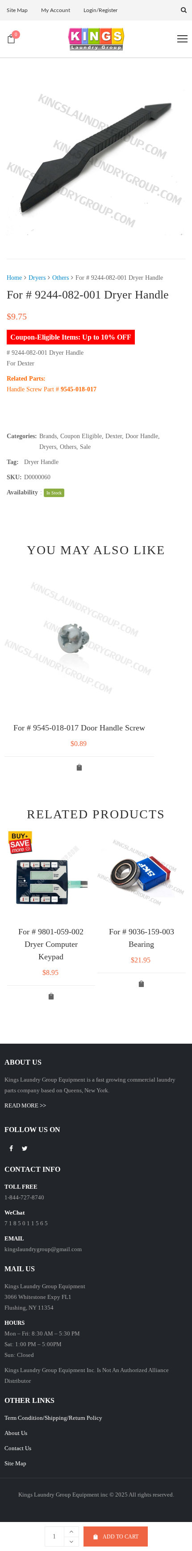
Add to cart (120, 1537)
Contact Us (17, 1448)
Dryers (37, 277)
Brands (48, 436)
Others (60, 277)
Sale (85, 447)
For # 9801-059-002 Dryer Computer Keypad (50, 944)
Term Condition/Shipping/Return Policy (53, 1417)
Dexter (113, 436)
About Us (15, 1433)
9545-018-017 (79, 389)
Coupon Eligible (81, 436)
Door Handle (141, 436)
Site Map (15, 1463)
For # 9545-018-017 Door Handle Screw (79, 727)
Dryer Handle (41, 462)
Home (14, 277)
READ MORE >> (25, 1105)
